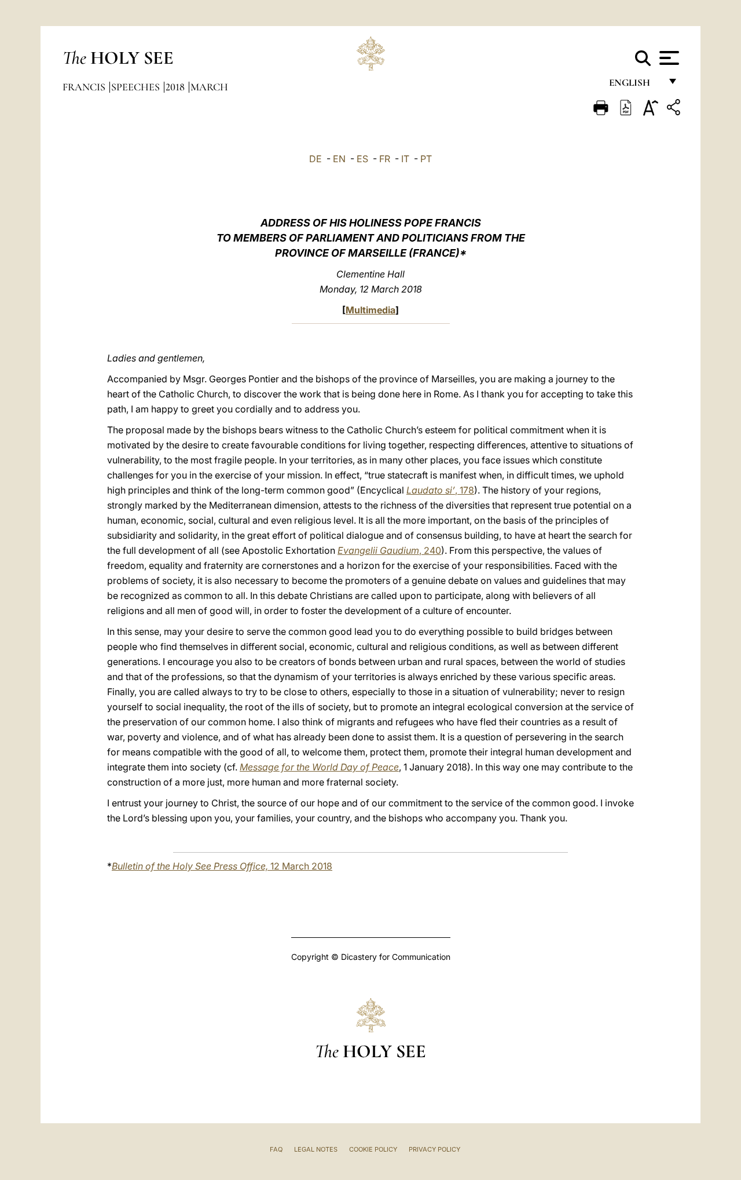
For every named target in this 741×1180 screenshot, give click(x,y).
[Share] (675, 109)
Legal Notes (316, 1149)
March (209, 87)
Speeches (136, 87)
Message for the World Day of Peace (319, 767)
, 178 (440, 490)
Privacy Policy (434, 1149)
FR (384, 159)
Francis (85, 87)
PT (426, 159)
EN (339, 159)
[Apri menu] (667, 58)
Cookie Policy (373, 1149)
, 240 (389, 550)
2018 (176, 87)
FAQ (276, 1149)
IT (405, 159)
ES (362, 159)
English (635, 85)
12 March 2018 (222, 866)
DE (315, 159)
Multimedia (370, 310)
